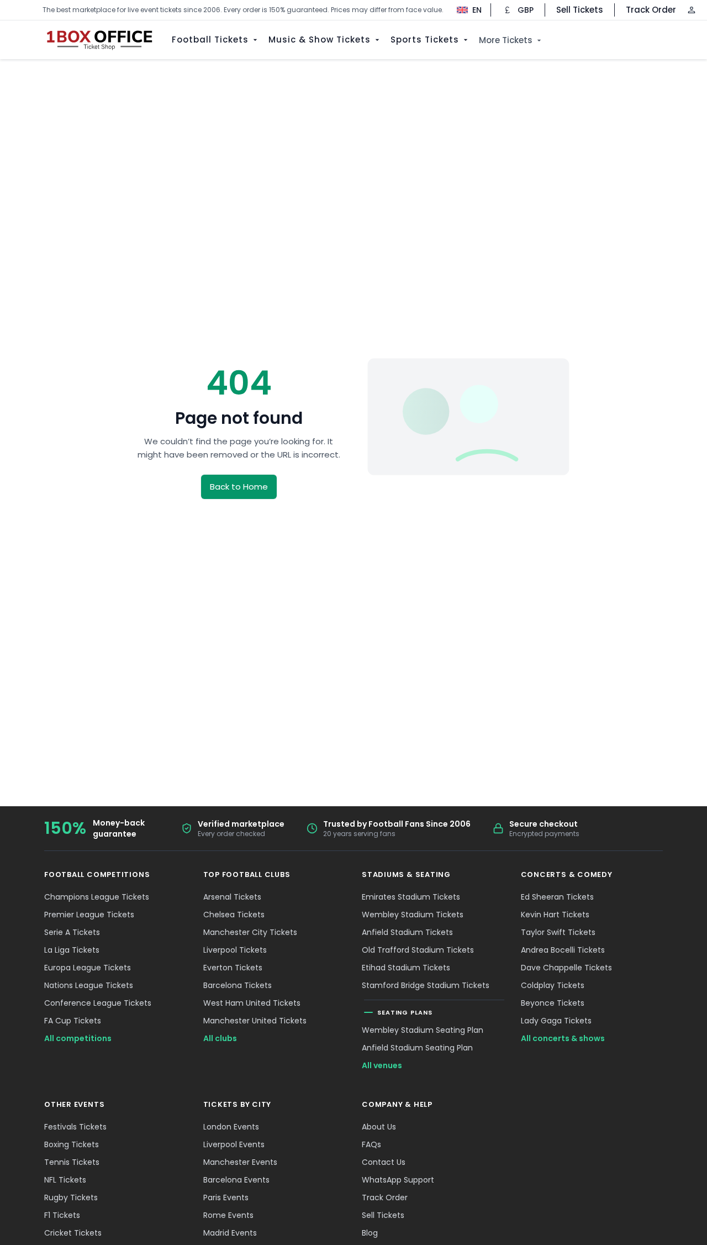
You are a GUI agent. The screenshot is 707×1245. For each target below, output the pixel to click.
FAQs (371, 1144)
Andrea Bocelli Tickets (563, 949)
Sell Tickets (579, 9)
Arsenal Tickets (232, 896)
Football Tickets (210, 39)
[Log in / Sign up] (691, 10)
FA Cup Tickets (72, 1020)
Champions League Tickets (96, 896)
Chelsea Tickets (234, 914)
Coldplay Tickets (552, 985)
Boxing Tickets (71, 1144)
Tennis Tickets (71, 1162)
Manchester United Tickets (255, 1020)
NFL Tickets (65, 1179)
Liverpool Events (234, 1144)
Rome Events (228, 1215)
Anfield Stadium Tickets (407, 932)
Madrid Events (230, 1232)
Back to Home (239, 486)
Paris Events (226, 1197)
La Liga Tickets (71, 949)
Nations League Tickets (88, 985)
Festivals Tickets (75, 1126)
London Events (231, 1126)
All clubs (220, 1038)
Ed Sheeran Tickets (557, 896)
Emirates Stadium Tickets (411, 896)
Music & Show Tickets (319, 39)
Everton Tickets (232, 967)
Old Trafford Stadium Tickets (418, 949)
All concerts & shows (563, 1038)
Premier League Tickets (89, 914)
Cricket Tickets (73, 1232)
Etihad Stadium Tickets (406, 967)
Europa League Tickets (87, 967)
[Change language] (464, 9)
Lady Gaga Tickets (556, 1020)
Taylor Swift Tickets (558, 932)
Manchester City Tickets (250, 932)
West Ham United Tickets (251, 1002)
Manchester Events (240, 1162)
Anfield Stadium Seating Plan (417, 1047)
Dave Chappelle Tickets (566, 967)
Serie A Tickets (72, 932)
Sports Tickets (425, 39)
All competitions (78, 1038)
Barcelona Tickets (237, 985)
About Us (379, 1126)
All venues (382, 1065)
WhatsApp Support (398, 1179)
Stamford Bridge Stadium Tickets (425, 985)
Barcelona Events (236, 1179)
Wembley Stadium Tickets (412, 914)
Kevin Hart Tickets (555, 914)
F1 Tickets (62, 1215)
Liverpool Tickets (235, 949)
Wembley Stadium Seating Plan (422, 1030)
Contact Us (383, 1162)
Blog (370, 1232)
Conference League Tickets (97, 1002)
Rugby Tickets (71, 1197)
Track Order (651, 9)
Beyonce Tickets (552, 1002)
